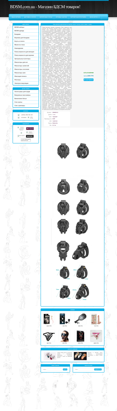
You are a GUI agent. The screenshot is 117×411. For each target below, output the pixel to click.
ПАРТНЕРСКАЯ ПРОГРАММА (78, 17)
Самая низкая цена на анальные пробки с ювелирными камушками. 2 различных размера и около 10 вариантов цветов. (64, 355)
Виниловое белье (20, 98)
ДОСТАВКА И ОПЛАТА (30, 17)
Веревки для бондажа (21, 37)
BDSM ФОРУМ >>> (95, 17)
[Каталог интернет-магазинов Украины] (21, 129)
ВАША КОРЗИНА (16, 17)
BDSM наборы (19, 27)
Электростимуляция (21, 83)
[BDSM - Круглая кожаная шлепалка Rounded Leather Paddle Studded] (80, 324)
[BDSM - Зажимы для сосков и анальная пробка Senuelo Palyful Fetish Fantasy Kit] (49, 324)
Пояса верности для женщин (24, 51)
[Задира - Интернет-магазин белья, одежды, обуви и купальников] (30, 133)
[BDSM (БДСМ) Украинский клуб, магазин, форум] (30, 137)
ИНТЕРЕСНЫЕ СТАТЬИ (46, 17)
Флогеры (17, 80)
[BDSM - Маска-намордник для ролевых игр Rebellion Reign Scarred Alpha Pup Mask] (80, 341)
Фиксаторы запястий (21, 65)
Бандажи (17, 34)
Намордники (18, 48)
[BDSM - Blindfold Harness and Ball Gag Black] (65, 341)
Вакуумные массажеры (22, 95)
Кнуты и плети (19, 41)
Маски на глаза (19, 44)
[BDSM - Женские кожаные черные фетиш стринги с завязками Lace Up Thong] (49, 341)
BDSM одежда (19, 30)
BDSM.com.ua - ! (45, 6)
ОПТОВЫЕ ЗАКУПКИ (61, 17)
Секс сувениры (19, 105)
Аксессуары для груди (22, 91)
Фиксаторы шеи (19, 72)
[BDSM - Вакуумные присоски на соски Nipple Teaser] (65, 324)
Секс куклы (18, 102)
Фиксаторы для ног (21, 62)
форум (33, 9)
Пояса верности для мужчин (24, 55)
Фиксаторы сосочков (21, 69)
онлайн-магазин (40, 9)
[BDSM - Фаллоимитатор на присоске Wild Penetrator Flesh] (96, 324)
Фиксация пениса (20, 76)
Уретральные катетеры (22, 58)
